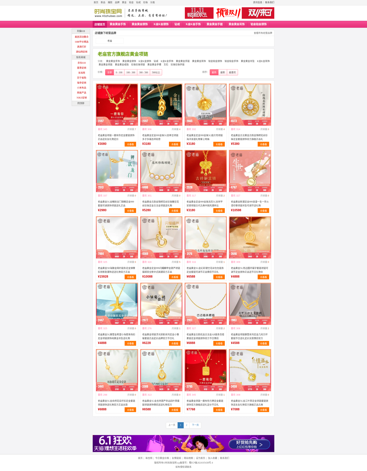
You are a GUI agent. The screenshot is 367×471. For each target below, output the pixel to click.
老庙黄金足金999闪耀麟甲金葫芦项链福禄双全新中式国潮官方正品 (161, 270)
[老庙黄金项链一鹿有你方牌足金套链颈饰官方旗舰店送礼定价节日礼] (206, 370)
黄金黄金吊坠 (248, 61)
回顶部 (80, 103)
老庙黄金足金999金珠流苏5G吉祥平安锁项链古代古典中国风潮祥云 (205, 203)
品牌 (117, 2)
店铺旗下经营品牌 (105, 33)
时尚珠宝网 (171, 462)
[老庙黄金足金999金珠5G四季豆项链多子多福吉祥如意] (161, 105)
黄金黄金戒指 (122, 64)
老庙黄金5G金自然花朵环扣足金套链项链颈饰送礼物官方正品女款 (116, 403)
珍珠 (145, 2)
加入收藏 (212, 458)
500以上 (156, 72)
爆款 (110, 2)
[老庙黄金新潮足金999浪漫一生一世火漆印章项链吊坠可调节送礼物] (250, 171)
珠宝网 (148, 458)
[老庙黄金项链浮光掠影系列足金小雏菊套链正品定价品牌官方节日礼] (161, 304)
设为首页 (200, 458)
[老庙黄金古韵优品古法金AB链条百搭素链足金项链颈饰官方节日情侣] (206, 304)
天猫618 (81, 31)
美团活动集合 (82, 37)
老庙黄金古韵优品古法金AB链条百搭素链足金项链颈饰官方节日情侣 (205, 336)
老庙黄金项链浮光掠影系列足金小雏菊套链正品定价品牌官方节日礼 (160, 336)
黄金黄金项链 (105, 64)
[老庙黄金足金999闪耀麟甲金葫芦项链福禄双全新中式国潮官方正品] (161, 237)
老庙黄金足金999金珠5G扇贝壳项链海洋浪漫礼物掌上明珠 (205, 137)
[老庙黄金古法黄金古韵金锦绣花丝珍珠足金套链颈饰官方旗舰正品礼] (250, 105)
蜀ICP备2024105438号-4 (201, 462)
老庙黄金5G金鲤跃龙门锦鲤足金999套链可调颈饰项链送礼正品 (116, 203)
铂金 (131, 2)
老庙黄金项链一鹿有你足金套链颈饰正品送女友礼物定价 (116, 137)
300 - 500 (143, 72)
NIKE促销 (82, 97)
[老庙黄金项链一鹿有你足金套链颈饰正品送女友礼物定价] (117, 105)
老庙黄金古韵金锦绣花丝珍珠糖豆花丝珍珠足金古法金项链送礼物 (160, 203)
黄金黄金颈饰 (140, 24)
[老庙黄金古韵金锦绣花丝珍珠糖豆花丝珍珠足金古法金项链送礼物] (161, 171)
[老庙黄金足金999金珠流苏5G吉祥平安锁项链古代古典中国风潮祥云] (206, 171)
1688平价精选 (82, 42)
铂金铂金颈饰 (259, 24)
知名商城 (80, 57)
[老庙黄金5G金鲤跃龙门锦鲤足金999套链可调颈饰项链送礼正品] (117, 171)
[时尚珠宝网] (108, 13)
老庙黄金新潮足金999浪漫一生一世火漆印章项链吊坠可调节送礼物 (250, 203)
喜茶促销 (81, 68)
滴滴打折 (81, 47)
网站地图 (188, 458)
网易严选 (81, 92)
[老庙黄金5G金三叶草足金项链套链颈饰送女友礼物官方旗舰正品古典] (250, 370)
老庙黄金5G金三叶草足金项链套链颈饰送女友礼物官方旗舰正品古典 (249, 403)
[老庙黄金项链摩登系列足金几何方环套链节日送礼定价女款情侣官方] (250, 304)
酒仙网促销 (81, 52)
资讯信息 (257, 2)
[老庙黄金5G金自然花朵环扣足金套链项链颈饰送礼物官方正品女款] (117, 370)
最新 (222, 72)
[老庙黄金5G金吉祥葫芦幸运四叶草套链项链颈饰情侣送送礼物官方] (161, 370)
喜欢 (100, 129)
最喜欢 (232, 72)
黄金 (124, 2)
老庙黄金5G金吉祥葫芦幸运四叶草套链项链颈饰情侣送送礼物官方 (160, 403)
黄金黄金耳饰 (237, 24)
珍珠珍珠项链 (138, 64)
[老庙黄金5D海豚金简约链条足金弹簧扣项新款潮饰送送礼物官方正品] (117, 237)
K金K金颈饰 (161, 24)
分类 (152, 2)
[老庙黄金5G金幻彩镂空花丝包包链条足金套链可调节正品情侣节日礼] (206, 237)
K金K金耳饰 (263, 61)
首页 (96, 2)
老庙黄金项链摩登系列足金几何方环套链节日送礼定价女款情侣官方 (249, 336)
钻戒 (138, 2)
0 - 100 (119, 72)
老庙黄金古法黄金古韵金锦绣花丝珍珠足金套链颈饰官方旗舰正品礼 (249, 137)
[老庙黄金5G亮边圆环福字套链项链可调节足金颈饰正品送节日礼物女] (250, 237)
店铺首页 (99, 24)
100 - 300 (130, 72)
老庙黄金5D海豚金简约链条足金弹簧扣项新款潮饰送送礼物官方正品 (116, 270)
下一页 (195, 425)
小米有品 (81, 87)
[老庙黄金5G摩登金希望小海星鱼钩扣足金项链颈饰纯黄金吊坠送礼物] (117, 304)
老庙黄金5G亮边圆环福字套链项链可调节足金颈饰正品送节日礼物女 (249, 270)
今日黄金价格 (162, 458)
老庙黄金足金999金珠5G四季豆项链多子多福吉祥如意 (160, 137)
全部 (109, 72)
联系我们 (269, 2)
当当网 (81, 73)
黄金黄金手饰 (118, 24)
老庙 (109, 41)
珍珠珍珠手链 (177, 64)
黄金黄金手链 (215, 24)
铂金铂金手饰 (231, 61)
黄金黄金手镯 (154, 64)
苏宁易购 (81, 78)
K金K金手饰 (193, 24)
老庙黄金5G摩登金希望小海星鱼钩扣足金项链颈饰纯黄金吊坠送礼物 (116, 336)
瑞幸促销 (81, 82)
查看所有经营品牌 (263, 33)
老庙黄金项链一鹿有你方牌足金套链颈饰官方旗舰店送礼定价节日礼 (205, 403)
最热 (214, 72)
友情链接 (176, 458)
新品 (103, 2)
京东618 (82, 63)
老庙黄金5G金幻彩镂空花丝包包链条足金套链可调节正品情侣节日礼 (205, 270)
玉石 (166, 64)
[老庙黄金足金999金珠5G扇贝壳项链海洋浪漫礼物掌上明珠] (206, 105)
